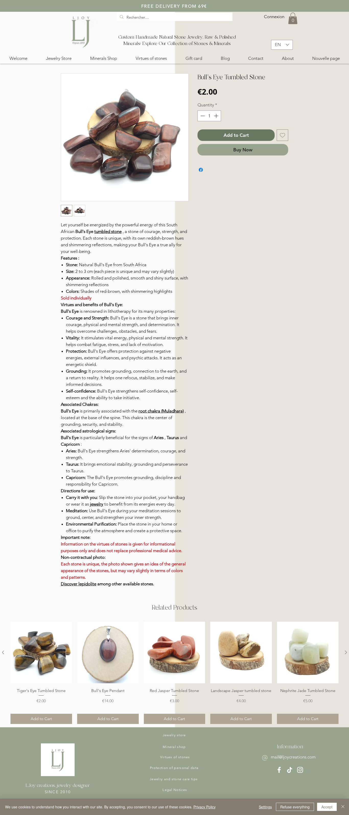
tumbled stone (108, 231)
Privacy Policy (204, 806)
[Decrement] (202, 116)
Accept (326, 806)
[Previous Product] (3, 652)
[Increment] (216, 116)
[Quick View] (41, 652)
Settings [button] (265, 806)
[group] (174, 672)
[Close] (343, 807)
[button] (293, 18)
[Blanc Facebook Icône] (279, 770)
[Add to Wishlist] (282, 135)
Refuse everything (295, 806)
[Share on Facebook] (201, 170)
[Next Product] (346, 652)
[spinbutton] (209, 116)
